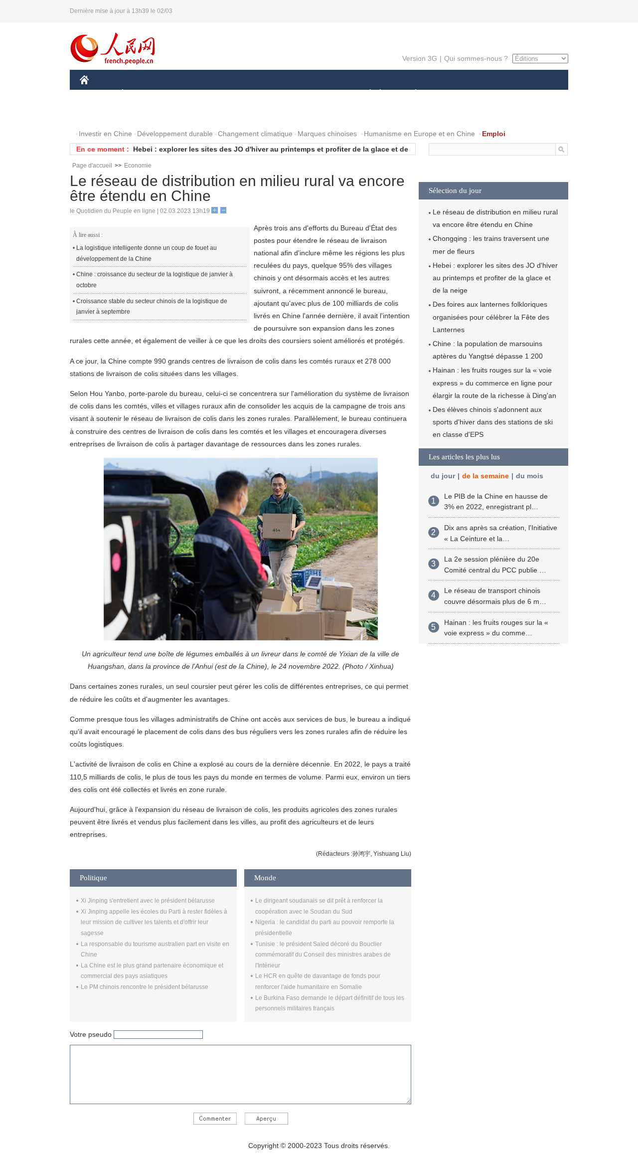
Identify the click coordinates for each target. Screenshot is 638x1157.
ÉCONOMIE (141, 94)
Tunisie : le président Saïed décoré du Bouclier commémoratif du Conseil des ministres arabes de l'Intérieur (323, 955)
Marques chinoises (327, 134)
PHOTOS (144, 114)
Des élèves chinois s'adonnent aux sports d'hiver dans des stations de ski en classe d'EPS (493, 421)
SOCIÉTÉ (365, 94)
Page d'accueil (92, 165)
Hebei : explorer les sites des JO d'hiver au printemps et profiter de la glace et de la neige (495, 277)
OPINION (101, 114)
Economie (138, 165)
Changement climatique (255, 134)
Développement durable (175, 134)
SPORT (451, 94)
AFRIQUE (230, 94)
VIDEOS (185, 114)
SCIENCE (275, 94)
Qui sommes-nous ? (476, 58)
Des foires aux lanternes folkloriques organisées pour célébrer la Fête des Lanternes (491, 316)
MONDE (187, 94)
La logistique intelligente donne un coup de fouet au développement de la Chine (146, 253)
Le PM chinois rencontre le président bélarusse (144, 986)
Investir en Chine (105, 134)
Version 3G (419, 58)
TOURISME (494, 94)
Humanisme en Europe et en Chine (419, 134)
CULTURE (320, 94)
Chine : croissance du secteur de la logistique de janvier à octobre (154, 280)
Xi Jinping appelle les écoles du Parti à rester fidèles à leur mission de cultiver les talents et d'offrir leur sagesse (154, 922)
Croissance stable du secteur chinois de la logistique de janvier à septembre (151, 307)
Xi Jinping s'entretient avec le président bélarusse (148, 900)
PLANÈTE (410, 94)
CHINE (97, 94)
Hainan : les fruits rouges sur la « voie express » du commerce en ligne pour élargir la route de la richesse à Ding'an (494, 382)
